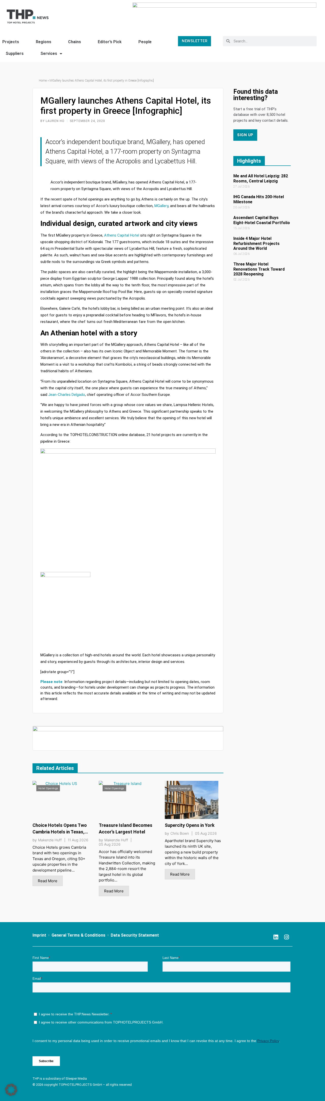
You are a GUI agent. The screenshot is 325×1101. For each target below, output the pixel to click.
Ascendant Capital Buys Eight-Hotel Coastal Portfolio (261, 220)
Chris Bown (179, 833)
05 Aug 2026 (110, 844)
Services (48, 53)
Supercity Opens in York (190, 825)
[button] (11, 1090)
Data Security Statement (135, 935)
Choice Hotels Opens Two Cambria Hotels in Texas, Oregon (59, 832)
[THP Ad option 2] (128, 738)
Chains (74, 41)
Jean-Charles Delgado (66, 394)
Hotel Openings (48, 788)
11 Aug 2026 (78, 840)
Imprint (39, 935)
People (145, 41)
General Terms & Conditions (78, 935)
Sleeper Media (76, 1078)
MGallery (161, 206)
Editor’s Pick (110, 41)
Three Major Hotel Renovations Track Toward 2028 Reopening (259, 269)
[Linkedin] (276, 937)
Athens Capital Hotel (121, 235)
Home (43, 80)
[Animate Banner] (224, 13)
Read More (47, 880)
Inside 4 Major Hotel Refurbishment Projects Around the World (256, 243)
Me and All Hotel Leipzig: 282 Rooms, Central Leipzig (260, 178)
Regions (43, 41)
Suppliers (15, 53)
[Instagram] (286, 937)
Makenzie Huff (50, 840)
